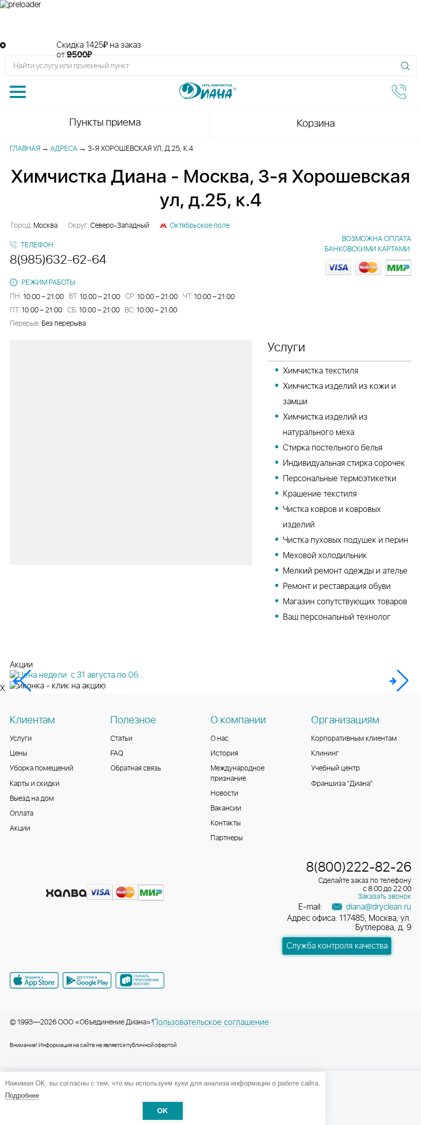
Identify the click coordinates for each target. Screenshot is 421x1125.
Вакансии (225, 808)
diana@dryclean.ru (377, 907)
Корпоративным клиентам (354, 738)
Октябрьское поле (199, 225)
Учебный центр (335, 768)
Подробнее (22, 1095)
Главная (25, 148)
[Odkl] (37, 877)
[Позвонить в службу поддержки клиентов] (399, 92)
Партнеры (226, 838)
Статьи (121, 738)
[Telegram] (74, 877)
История (224, 753)
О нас (219, 738)
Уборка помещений (41, 768)
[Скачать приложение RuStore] (140, 980)
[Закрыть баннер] (3, 45)
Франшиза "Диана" (342, 783)
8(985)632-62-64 (58, 260)
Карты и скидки (35, 783)
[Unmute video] (210, 25)
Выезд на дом (32, 798)
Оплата (21, 813)
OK (162, 1111)
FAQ (116, 753)
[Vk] (19, 877)
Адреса (64, 148)
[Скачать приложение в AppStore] (34, 980)
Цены (18, 753)
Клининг (325, 753)
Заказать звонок (384, 896)
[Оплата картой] (66, 893)
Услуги (21, 738)
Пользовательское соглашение (210, 1022)
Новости (224, 793)
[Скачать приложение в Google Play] (87, 980)
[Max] (92, 877)
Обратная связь (135, 768)
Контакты (225, 823)
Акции (20, 828)
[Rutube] (56, 877)
